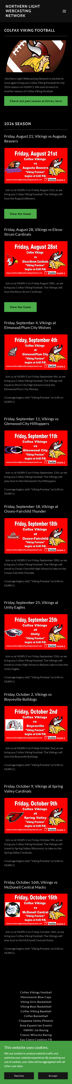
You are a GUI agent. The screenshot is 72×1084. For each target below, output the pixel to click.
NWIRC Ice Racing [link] (36, 1030)
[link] (26, 15)
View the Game (20, 213)
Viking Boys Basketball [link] (36, 1006)
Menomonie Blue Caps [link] (36, 997)
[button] (64, 11)
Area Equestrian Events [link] (36, 1025)
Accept (53, 1075)
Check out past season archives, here (36, 101)
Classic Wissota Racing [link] (36, 1034)
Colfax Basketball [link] (36, 1016)
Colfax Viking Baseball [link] (36, 1011)
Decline (19, 1075)
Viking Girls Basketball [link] (36, 1001)
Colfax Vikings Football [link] (36, 992)
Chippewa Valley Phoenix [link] (36, 1020)
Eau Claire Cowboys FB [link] (36, 1039)
